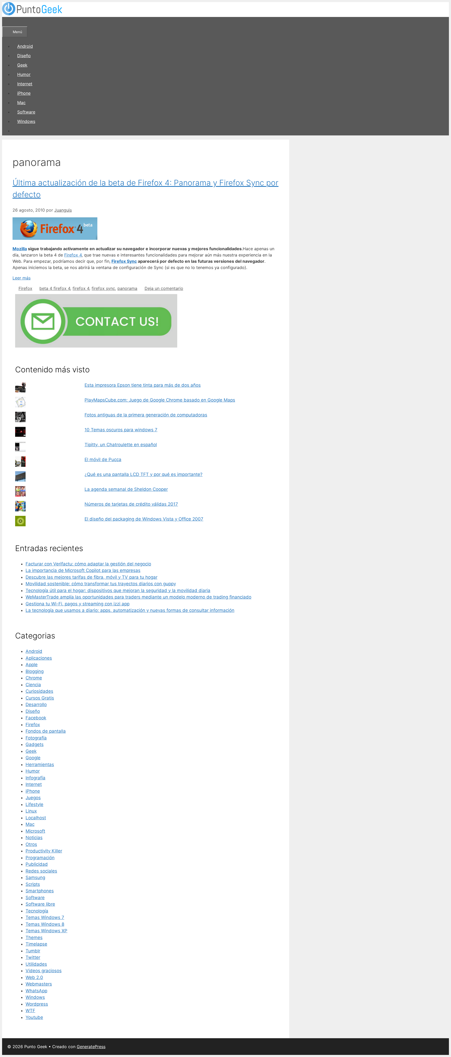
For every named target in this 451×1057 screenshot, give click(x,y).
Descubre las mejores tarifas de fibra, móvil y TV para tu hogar (91, 577)
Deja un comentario (164, 288)
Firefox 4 (73, 255)
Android (25, 46)
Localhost (36, 817)
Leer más (22, 277)
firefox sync (103, 288)
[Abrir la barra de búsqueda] (9, 21)
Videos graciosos (44, 970)
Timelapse (36, 944)
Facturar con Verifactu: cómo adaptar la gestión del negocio (88, 563)
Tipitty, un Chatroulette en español (121, 444)
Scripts (33, 884)
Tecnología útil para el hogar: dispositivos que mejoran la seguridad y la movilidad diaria (118, 590)
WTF (30, 1010)
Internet (24, 83)
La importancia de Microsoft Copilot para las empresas (83, 570)
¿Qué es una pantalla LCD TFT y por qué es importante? (144, 474)
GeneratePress (91, 1046)
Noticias (34, 837)
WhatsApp (36, 990)
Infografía (35, 777)
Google (33, 757)
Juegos (33, 797)
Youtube (34, 1017)
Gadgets (35, 744)
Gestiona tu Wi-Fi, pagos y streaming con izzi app (77, 603)
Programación (40, 857)
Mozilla (20, 248)
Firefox (25, 288)
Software (26, 112)
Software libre (40, 904)
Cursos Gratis (40, 698)
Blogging (35, 671)
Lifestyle (34, 804)
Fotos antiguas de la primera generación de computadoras (146, 414)
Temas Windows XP (46, 930)
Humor (24, 74)
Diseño (24, 55)
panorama (127, 288)
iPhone (24, 93)
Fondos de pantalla (46, 731)
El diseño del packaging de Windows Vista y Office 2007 (144, 519)
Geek (22, 65)
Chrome (34, 677)
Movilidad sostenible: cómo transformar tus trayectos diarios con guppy (101, 583)
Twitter (33, 957)
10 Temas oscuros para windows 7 (121, 429)
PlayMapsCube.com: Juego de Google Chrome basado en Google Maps (160, 400)
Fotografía (36, 738)
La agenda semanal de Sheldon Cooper (126, 489)
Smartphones (40, 890)
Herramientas (40, 764)
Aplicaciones (39, 658)
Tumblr (33, 950)
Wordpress (37, 1004)
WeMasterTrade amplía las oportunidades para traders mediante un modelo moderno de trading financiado (138, 597)
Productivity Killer (44, 850)
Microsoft (35, 831)
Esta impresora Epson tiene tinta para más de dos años (143, 385)
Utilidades (36, 964)
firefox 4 (81, 288)
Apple (32, 664)
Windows (26, 121)
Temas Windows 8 (45, 924)
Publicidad (37, 864)
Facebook (36, 717)
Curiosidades (39, 691)
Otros (31, 844)
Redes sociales (41, 871)
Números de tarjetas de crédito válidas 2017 (131, 504)
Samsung (35, 877)
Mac (21, 102)
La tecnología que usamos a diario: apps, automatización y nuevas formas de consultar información (130, 610)
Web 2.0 (34, 977)
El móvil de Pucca (103, 459)
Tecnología (37, 910)
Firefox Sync (124, 261)
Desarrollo (36, 704)
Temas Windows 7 (45, 917)
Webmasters (39, 984)
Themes (34, 937)
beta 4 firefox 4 (54, 288)
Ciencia (33, 684)
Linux (31, 811)
